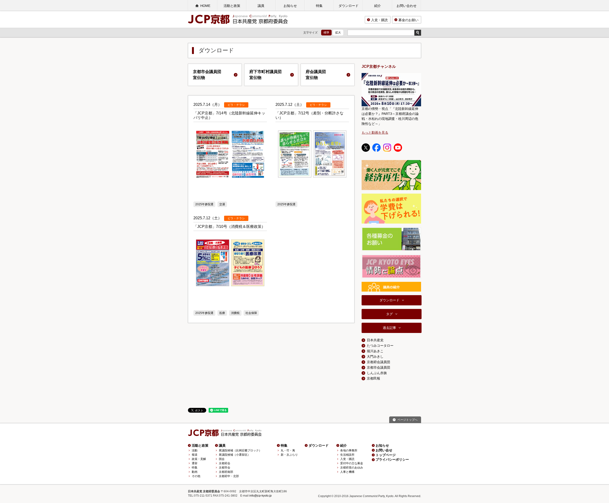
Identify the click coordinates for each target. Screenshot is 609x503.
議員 (261, 6)
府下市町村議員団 (265, 74)
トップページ (386, 455)
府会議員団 (316, 74)
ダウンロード (349, 6)
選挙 (194, 463)
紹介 (377, 6)
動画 (194, 472)
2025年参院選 (204, 204)
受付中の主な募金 (351, 463)
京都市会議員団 (207, 74)
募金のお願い (408, 20)
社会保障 (251, 313)
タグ (389, 314)
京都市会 (224, 467)
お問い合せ (384, 450)
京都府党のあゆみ (351, 467)
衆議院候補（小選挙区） (234, 454)
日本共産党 (375, 340)
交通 (222, 204)
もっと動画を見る (375, 132)
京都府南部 (226, 472)
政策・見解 (199, 459)
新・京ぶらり (289, 454)
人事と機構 (347, 472)
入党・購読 (379, 20)
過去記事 (389, 328)
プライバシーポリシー (392, 459)
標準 (326, 32)
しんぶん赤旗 (377, 373)
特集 (319, 6)
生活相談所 (347, 454)
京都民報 (373, 378)
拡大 (338, 32)
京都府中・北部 (229, 476)
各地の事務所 (348, 450)
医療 (222, 313)
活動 (194, 450)
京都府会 (224, 463)
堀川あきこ (375, 351)
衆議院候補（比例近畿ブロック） (240, 450)
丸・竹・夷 (288, 450)
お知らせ (290, 6)
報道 (194, 454)
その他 (196, 476)
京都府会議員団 (378, 362)
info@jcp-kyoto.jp (260, 495)
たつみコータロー (380, 345)
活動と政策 (232, 6)
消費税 (235, 313)
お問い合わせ (407, 6)
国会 (222, 459)
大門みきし (375, 356)
